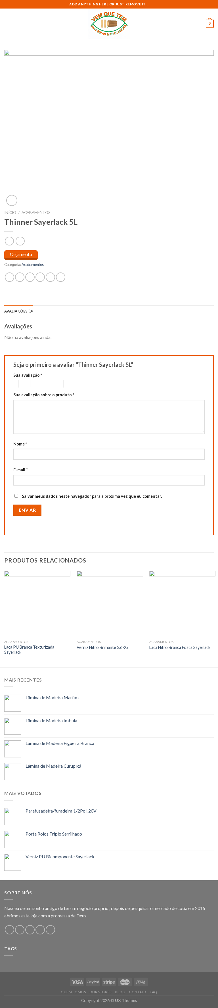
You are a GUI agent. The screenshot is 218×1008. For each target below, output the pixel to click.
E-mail (20, 469)
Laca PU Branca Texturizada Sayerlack (29, 650)
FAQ (153, 992)
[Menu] (7, 23)
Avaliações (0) (18, 311)
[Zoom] (11, 200)
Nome (20, 443)
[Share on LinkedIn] (60, 277)
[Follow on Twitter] (30, 929)
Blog (120, 992)
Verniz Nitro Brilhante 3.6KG (102, 647)
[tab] (18, 311)
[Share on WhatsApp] (9, 277)
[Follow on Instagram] (19, 929)
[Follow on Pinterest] (50, 929)
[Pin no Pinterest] (50, 277)
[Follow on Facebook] (9, 929)
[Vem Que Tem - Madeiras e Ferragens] (109, 24)
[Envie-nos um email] (40, 929)
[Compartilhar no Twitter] (30, 277)
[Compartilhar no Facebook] (19, 277)
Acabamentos (36, 212)
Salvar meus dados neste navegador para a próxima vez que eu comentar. (92, 496)
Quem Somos (73, 992)
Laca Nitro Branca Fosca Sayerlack (179, 647)
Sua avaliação (27, 375)
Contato (137, 992)
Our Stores (100, 992)
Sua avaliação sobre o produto (43, 394)
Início (10, 212)
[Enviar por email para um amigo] (40, 277)
